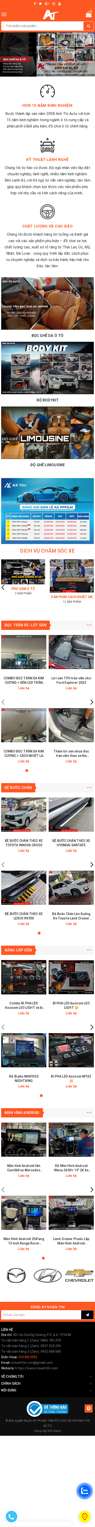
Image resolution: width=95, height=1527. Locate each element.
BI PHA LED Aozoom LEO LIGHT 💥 (71, 1005)
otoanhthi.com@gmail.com (32, 1362)
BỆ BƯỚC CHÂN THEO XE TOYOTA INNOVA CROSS (24, 843)
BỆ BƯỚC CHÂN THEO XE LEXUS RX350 (24, 916)
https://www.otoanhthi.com (36, 1368)
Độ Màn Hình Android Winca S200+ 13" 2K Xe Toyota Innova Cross (71, 1168)
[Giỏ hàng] (89, 15)
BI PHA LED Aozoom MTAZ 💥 (71, 1078)
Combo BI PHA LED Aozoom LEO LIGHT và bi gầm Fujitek (23, 1005)
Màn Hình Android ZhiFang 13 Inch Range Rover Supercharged (23, 1241)
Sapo (57, 1431)
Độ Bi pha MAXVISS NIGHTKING (23, 1078)
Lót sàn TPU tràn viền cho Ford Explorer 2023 (71, 680)
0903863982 (28, 1357)
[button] (42, 63)
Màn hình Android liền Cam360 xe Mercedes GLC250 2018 (23, 1168)
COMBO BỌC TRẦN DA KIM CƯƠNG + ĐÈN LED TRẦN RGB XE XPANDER (24, 680)
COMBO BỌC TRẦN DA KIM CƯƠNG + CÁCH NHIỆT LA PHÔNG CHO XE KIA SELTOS (24, 753)
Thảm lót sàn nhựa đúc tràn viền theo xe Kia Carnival (71, 753)
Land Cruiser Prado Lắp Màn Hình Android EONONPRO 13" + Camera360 (71, 1241)
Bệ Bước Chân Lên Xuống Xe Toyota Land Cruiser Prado (71, 916)
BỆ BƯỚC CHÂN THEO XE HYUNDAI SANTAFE (71, 843)
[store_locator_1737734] (84, 1516)
